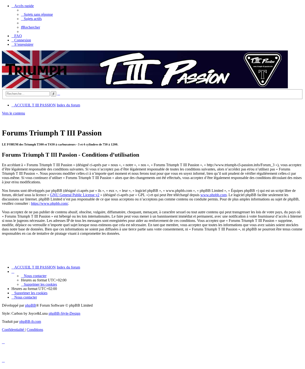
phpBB (30, 305)
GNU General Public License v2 (74, 195)
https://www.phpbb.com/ (49, 203)
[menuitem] (37, 14)
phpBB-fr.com (30, 321)
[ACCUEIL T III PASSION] (145, 87)
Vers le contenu (13, 113)
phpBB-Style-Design (64, 313)
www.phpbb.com (213, 195)
